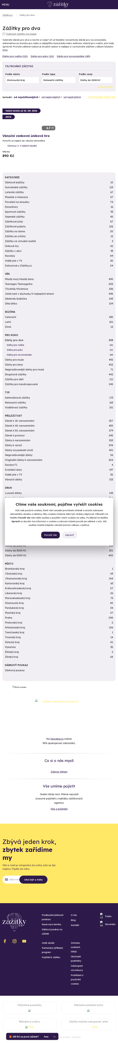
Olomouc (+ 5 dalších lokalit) (22, 145)
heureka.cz (57, 738)
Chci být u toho (33, 879)
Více (5, 50)
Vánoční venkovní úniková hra (26, 136)
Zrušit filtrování (105, 87)
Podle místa (12, 74)
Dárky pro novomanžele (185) (73, 56)
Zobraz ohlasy (59, 771)
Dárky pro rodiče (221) (15, 56)
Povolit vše (50, 535)
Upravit (69, 535)
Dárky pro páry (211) (42, 56)
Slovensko (110, 924)
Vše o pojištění (59, 808)
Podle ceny (85, 74)
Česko (108, 916)
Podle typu (48, 74)
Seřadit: (7, 97)
